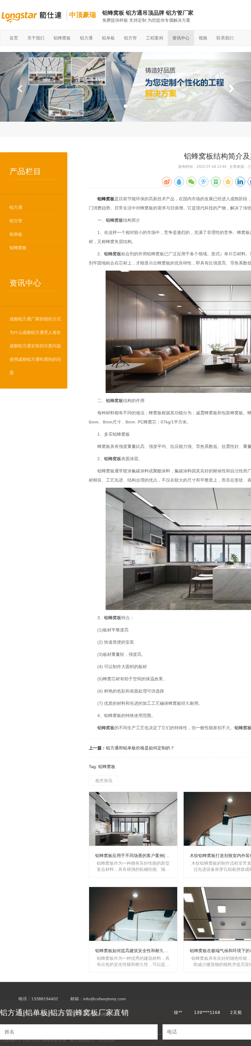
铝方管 (130, 37)
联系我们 (225, 37)
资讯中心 (180, 37)
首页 (13, 37)
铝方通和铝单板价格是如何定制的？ (140, 747)
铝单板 (108, 37)
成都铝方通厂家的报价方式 (35, 318)
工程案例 (154, 37)
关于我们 (35, 37)
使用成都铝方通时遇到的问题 (35, 366)
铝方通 (86, 37)
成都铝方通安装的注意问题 (35, 345)
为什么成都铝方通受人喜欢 (35, 332)
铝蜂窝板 (62, 37)
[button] (19, 87)
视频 (203, 37)
